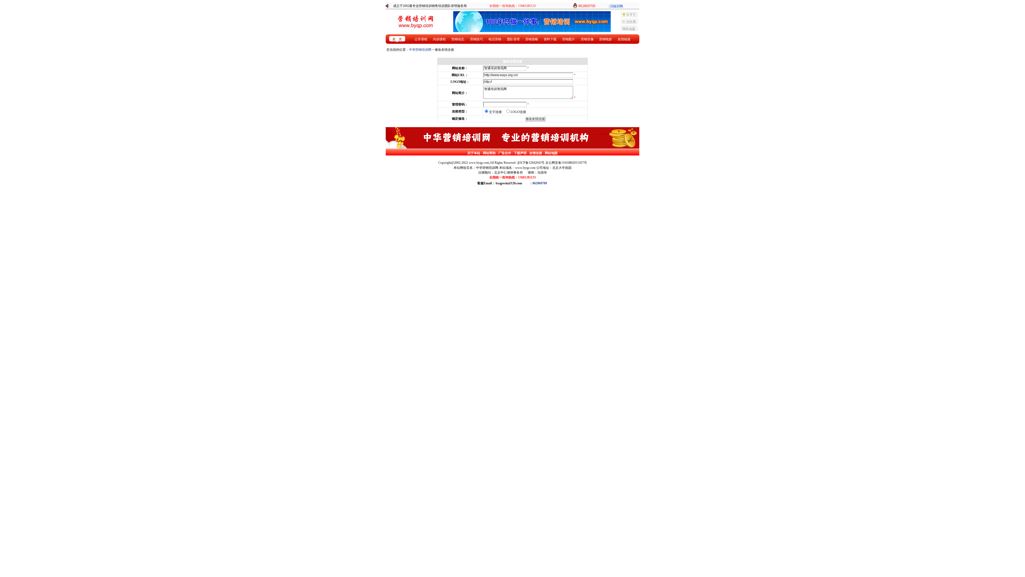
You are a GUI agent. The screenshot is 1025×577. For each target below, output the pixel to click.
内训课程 (439, 39)
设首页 (631, 14)
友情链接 (624, 39)
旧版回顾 (616, 6)
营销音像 (587, 39)
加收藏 (631, 22)
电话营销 (494, 39)
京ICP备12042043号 (531, 163)
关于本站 (473, 153)
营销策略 (531, 39)
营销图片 (568, 39)
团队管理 (513, 39)
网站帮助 (489, 153)
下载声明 (520, 153)
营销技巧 (476, 39)
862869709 (540, 183)
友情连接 (535, 153)
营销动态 (457, 39)
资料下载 (550, 39)
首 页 (397, 39)
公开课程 (421, 39)
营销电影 (605, 39)
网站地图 (628, 29)
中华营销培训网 (420, 50)
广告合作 (504, 153)
